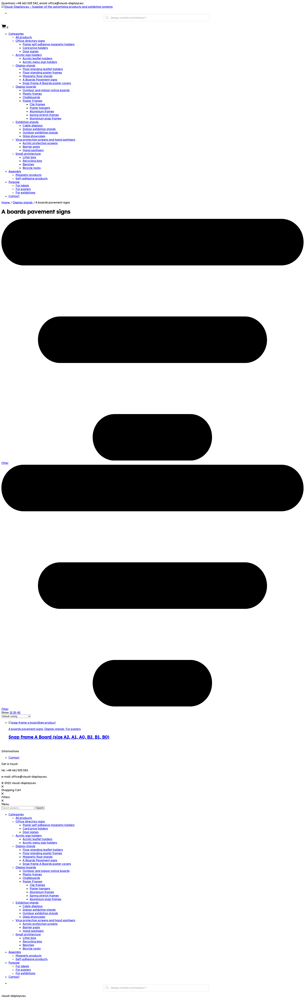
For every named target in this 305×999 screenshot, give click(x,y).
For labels (22, 185)
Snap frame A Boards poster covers (47, 83)
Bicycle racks (32, 168)
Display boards (26, 86)
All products (24, 37)
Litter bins (29, 157)
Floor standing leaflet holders (43, 69)
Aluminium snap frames (45, 118)
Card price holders (35, 48)
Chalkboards (31, 97)
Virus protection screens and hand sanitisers (45, 139)
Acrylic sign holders (29, 55)
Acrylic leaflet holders (37, 58)
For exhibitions (25, 192)
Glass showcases (34, 136)
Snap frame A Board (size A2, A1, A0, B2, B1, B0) (58, 737)
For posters (23, 189)
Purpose (14, 182)
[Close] (2, 786)
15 (11, 712)
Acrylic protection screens (40, 143)
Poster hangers (40, 108)
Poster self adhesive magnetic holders (48, 44)
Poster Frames (32, 101)
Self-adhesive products (31, 178)
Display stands (25, 65)
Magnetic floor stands (37, 76)
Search (39, 808)
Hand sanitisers (33, 150)
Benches (28, 164)
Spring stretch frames (44, 115)
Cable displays (33, 125)
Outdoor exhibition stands (40, 132)
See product (47, 722)
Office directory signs (30, 41)
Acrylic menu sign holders (40, 62)
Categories (16, 33)
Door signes (30, 51)
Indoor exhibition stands (39, 129)
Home (5, 202)
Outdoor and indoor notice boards (46, 90)
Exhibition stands (27, 122)
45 (18, 712)
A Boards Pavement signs (40, 79)
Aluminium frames (42, 111)
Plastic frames (32, 93)
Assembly (14, 171)
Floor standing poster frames (42, 72)
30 (15, 712)
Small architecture (28, 153)
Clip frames (37, 104)
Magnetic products (28, 175)
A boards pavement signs (25, 729)
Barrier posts (31, 146)
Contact (13, 196)
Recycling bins (32, 161)
